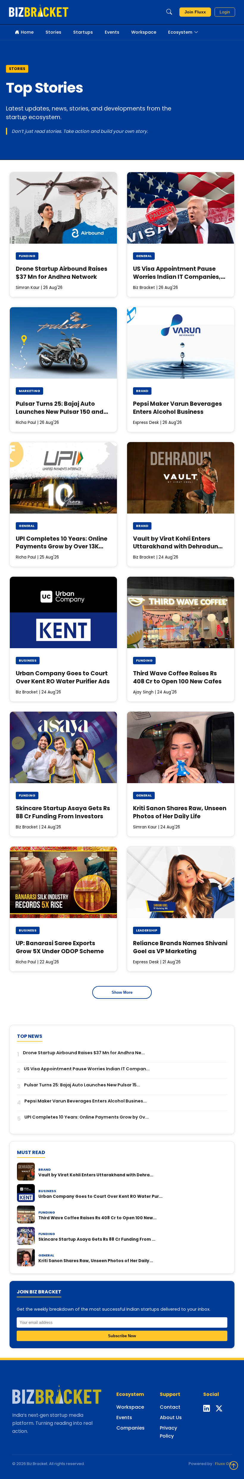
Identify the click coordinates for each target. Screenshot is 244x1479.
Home (27, 32)
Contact (170, 1407)
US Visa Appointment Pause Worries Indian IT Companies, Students (177, 277)
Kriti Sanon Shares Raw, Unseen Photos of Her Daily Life (179, 812)
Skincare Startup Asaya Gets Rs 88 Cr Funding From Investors (63, 812)
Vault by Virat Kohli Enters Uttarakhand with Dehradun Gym (175, 547)
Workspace (143, 32)
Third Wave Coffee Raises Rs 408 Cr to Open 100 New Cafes (177, 677)
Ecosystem (180, 32)
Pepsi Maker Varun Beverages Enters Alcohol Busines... (85, 1101)
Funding (27, 256)
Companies (130, 1427)
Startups (83, 32)
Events (112, 32)
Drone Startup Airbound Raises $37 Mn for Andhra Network (61, 273)
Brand (142, 390)
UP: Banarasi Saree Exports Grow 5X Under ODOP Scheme (60, 947)
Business (28, 660)
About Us (171, 1417)
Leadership (146, 930)
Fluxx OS (223, 1463)
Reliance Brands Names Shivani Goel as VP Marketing (180, 947)
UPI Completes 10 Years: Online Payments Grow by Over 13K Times (61, 547)
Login (225, 12)
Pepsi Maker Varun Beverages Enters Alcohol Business (177, 408)
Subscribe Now (122, 1336)
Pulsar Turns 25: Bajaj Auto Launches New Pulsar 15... (82, 1085)
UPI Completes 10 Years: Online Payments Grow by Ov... (86, 1117)
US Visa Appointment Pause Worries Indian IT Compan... (87, 1069)
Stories (53, 32)
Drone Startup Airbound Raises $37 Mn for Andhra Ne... (84, 1053)
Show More (122, 992)
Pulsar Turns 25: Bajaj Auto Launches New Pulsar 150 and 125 (60, 412)
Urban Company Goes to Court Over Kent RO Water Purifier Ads (63, 677)
